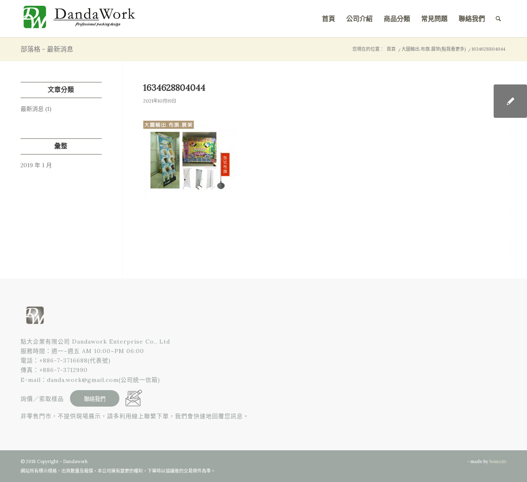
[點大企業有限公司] (82, 18)
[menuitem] (328, 18)
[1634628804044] (510, 101)
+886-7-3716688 (63, 360)
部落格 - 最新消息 (47, 49)
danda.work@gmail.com (83, 380)
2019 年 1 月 (36, 165)
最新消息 (32, 108)
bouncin (498, 461)
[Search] (498, 18)
